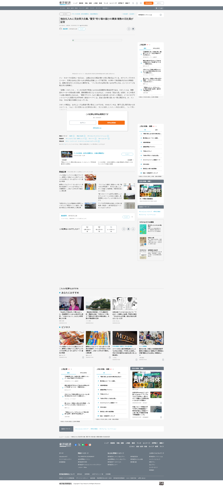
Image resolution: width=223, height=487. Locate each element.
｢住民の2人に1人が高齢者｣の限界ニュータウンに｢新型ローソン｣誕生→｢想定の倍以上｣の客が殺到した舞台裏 (71, 205)
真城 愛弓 (65, 29)
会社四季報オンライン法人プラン (117, 459)
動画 (100, 3)
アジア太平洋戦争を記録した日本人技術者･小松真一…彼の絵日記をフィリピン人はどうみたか (110, 205)
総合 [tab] (145, 48)
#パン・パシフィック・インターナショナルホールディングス (81, 141)
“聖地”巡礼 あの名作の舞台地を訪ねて (152, 133)
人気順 (96, 3)
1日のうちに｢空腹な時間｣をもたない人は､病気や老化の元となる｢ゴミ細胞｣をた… (152, 71)
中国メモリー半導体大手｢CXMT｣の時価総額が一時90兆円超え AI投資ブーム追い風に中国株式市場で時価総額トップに (140, 410)
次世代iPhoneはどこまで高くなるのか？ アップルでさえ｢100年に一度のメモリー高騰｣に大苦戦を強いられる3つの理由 (140, 396)
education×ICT (63, 456)
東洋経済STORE (82, 462)
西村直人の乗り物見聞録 (150, 168)
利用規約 (151, 470)
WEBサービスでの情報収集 (66, 478)
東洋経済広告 (134, 456)
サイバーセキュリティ (65, 459)
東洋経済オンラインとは (145, 14)
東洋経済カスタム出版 (136, 459)
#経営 (70, 136)
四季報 (120, 3)
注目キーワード (144, 207)
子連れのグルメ (147, 151)
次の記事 (132, 14)
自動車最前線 (146, 142)
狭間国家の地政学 (153, 250)
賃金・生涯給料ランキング (150, 173)
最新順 (81, 3)
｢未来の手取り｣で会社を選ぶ (151, 155)
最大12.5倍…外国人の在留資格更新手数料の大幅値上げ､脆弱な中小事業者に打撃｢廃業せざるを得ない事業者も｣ (151, 351)
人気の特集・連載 (146, 126)
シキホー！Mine (82, 467)
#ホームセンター (103, 138)
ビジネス (62, 8)
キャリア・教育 (84, 8)
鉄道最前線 (62, 462)
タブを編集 (160, 8)
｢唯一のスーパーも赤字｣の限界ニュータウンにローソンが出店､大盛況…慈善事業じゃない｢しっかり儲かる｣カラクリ (110, 197)
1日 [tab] (145, 129)
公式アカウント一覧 (97, 474)
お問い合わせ (141, 478)
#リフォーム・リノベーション (147, 214)
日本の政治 (146, 164)
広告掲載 (108, 474)
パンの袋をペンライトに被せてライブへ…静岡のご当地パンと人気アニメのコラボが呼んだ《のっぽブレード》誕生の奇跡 (71, 178)
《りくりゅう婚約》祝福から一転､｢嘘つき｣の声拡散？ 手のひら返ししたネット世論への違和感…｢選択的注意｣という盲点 (110, 188)
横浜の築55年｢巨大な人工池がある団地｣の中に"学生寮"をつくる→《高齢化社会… (152, 62)
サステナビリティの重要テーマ (151, 160)
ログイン (159, 3)
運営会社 (79, 474)
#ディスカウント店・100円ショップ (75, 138)
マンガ (106, 3)
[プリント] (133, 29)
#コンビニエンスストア (145, 211)
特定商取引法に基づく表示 (104, 478)
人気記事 (143, 45)
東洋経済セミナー (113, 464)
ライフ (92, 8)
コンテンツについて (154, 459)
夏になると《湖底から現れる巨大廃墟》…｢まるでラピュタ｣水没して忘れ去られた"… (152, 80)
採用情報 (87, 474)
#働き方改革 (80, 136)
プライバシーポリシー (82, 478)
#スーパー (91, 138)
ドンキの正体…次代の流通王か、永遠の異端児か (88, 153)
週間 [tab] (156, 130)
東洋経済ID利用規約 (119, 478)
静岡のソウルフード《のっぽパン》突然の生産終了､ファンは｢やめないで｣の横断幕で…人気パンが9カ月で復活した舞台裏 (71, 188)
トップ (75, 3)
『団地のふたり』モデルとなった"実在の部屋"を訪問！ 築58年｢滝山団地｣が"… (152, 89)
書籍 (126, 3)
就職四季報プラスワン (149, 146)
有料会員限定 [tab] (156, 48)
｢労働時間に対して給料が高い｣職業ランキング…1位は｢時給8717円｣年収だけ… (152, 53)
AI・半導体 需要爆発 (146, 198)
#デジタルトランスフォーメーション (97, 136)
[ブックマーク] (129, 29)
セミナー (112, 3)
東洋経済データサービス (114, 462)
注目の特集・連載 (144, 181)
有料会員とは (97, 128)
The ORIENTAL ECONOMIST (86, 456)
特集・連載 (88, 3)
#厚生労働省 (156, 211)
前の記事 (125, 14)
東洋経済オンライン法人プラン (116, 456)
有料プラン (152, 462)
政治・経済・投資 (72, 8)
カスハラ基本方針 (131, 478)
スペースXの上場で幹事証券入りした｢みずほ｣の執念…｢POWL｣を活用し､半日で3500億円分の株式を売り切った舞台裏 (125, 352)
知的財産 (92, 478)
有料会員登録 (148, 3)
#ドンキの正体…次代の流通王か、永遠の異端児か (85, 14)
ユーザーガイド (153, 467)
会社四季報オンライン (84, 459)
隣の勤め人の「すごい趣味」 (151, 138)
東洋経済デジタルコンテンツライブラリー (89, 464)
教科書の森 (133, 462)
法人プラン (152, 464)
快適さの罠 (151, 237)
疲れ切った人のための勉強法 (155, 225)
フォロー (82, 29)
